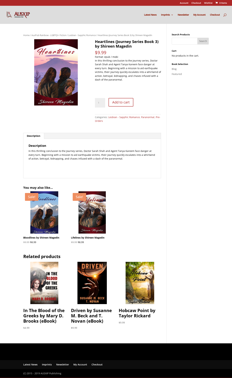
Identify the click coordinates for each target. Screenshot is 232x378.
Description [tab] (33, 135)
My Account (199, 15)
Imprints (165, 15)
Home (26, 35)
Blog (174, 69)
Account (184, 3)
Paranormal (147, 117)
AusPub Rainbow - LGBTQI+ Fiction (48, 35)
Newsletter (183, 15)
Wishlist (208, 3)
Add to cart (121, 102)
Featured (177, 74)
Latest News (150, 15)
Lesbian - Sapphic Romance (82, 35)
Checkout (196, 3)
